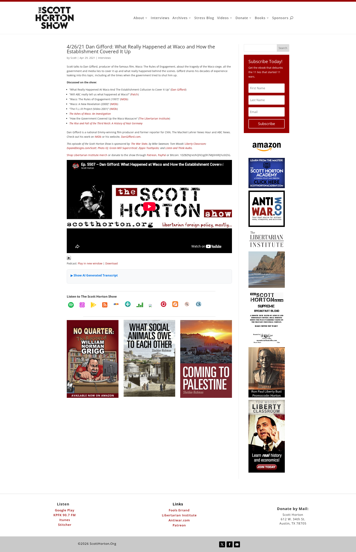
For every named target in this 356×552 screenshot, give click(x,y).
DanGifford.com (131, 136)
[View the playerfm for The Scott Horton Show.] (163, 304)
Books (260, 18)
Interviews (160, 18)
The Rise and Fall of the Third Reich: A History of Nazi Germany (105, 123)
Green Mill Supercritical (123, 148)
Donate (241, 18)
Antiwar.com (179, 520)
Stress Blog (204, 18)
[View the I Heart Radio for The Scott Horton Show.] (152, 305)
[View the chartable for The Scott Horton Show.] (198, 304)
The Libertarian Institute (154, 118)
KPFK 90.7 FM (64, 515)
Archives (180, 18)
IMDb (124, 99)
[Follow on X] (222, 544)
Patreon (151, 155)
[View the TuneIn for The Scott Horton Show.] (127, 304)
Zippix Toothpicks (149, 148)
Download (111, 263)
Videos (223, 18)
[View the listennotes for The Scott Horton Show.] (187, 304)
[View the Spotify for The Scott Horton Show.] (71, 305)
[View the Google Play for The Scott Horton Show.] (93, 305)
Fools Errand (179, 510)
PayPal (162, 155)
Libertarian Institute (179, 515)
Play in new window (90, 263)
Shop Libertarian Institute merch (87, 155)
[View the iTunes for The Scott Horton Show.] (82, 305)
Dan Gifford (178, 89)
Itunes (64, 520)
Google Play (64, 510)
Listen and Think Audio (178, 148)
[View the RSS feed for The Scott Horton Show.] (105, 305)
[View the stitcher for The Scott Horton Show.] (116, 304)
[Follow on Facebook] (230, 544)
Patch (134, 94)
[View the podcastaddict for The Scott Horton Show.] (175, 304)
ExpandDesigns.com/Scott (81, 148)
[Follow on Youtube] (237, 544)
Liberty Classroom (195, 143)
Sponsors (280, 18)
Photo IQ (103, 148)
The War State (139, 143)
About (139, 18)
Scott (73, 58)
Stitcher (64, 524)
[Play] (69, 259)
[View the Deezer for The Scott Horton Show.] (139, 305)
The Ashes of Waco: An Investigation (90, 113)
